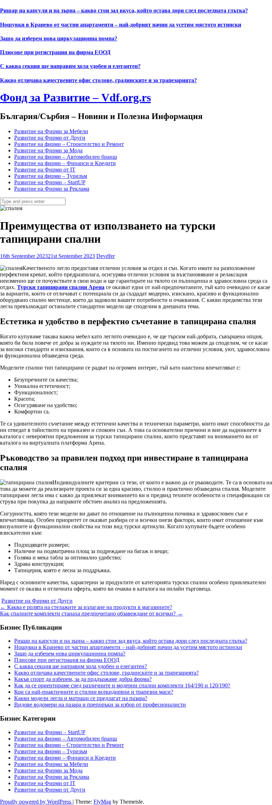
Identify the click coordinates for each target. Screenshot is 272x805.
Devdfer (105, 256)
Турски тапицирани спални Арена (60, 287)
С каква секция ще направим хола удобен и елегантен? (70, 66)
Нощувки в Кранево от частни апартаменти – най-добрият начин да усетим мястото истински (120, 25)
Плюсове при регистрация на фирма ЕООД (55, 52)
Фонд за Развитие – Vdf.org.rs (75, 97)
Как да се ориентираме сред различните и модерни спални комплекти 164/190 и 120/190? (122, 685)
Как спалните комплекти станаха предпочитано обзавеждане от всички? (91, 613)
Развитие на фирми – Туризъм (50, 176)
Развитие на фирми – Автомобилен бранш (65, 157)
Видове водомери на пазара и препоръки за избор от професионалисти (100, 705)
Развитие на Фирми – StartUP (49, 182)
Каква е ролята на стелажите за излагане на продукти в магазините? (86, 607)
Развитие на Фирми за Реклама (51, 189)
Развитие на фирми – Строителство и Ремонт (69, 144)
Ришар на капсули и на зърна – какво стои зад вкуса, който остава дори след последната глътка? (124, 10)
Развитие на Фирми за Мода (48, 150)
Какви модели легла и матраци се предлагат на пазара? (80, 698)
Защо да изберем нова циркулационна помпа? (58, 38)
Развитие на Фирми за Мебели (51, 131)
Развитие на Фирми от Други (49, 138)
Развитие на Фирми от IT (44, 170)
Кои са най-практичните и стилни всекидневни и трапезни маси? (93, 692)
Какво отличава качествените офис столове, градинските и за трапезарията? (98, 80)
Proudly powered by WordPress (36, 802)
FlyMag (102, 802)
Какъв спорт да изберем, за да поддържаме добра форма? (83, 679)
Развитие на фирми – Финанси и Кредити (65, 163)
